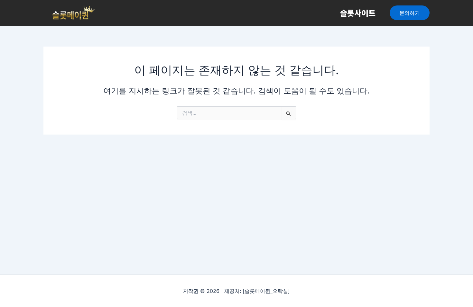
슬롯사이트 (358, 12)
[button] (410, 12)
